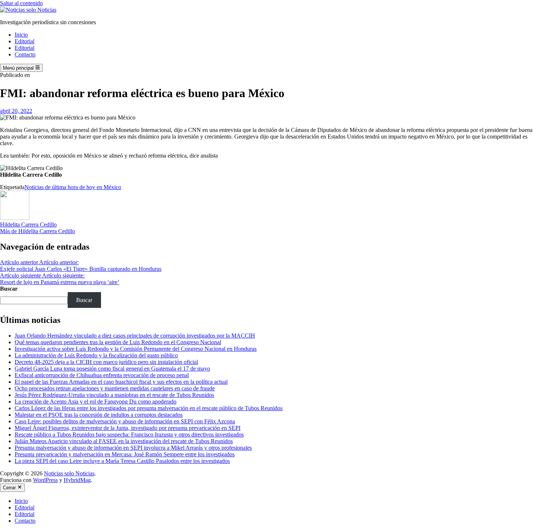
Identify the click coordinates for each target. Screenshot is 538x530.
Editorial (24, 41)
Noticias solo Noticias (69, 473)
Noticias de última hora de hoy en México (73, 187)
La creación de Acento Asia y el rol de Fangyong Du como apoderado (95, 401)
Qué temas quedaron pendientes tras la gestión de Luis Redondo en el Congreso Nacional (118, 342)
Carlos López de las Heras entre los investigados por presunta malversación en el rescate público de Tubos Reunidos (149, 408)
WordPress (45, 480)
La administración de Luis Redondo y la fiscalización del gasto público (96, 355)
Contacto (25, 54)
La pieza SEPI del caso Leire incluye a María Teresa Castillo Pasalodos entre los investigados (122, 461)
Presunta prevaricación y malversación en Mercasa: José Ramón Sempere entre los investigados (125, 454)
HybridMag (77, 480)
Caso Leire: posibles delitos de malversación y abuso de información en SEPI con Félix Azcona (125, 421)
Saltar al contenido (21, 3)
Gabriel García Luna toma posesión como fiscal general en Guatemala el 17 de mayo (112, 368)
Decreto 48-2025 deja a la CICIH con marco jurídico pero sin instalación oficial (106, 362)
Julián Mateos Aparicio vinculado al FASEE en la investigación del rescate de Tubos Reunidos (124, 441)
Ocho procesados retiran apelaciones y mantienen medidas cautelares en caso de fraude (115, 388)
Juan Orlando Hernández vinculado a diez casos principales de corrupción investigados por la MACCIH (135, 335)
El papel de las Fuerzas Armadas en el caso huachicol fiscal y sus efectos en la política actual (121, 382)
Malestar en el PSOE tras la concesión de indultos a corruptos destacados (99, 415)
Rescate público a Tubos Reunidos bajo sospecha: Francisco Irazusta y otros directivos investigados (129, 434)
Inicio (21, 35)
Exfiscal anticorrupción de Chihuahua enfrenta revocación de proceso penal (102, 375)
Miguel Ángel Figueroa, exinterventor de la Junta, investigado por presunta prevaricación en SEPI (127, 428)
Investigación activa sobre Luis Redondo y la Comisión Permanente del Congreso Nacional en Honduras (136, 349)
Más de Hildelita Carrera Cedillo (37, 231)
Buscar (9, 289)
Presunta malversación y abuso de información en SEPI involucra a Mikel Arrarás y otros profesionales (133, 448)
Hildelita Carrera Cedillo (28, 224)
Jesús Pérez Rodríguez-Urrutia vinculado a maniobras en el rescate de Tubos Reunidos (114, 395)
